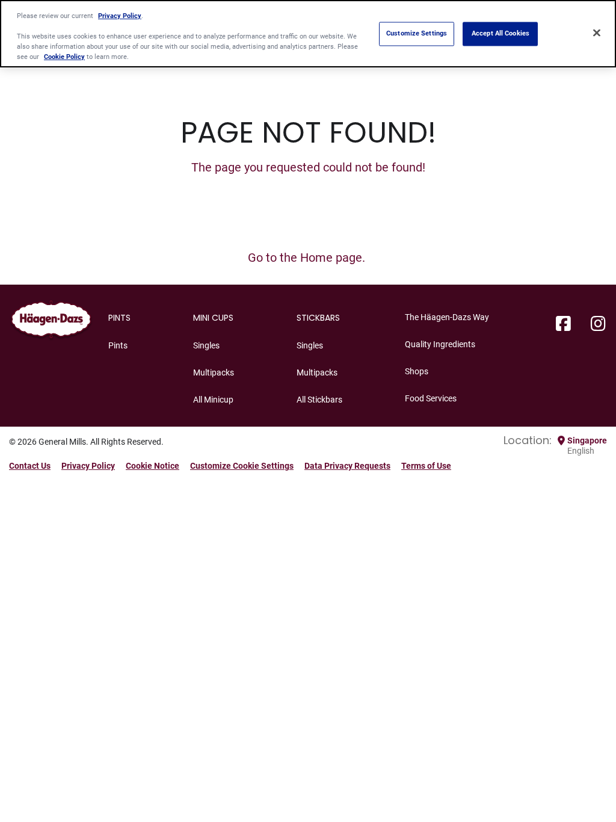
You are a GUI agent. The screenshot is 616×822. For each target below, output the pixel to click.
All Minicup (213, 399)
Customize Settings (416, 33)
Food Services (431, 398)
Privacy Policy (88, 466)
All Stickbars (319, 399)
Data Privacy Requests (347, 466)
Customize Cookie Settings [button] (242, 466)
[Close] (597, 32)
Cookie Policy (64, 56)
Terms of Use (426, 466)
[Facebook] (563, 324)
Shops (416, 371)
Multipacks (213, 372)
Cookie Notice (152, 466)
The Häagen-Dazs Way (447, 317)
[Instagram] (598, 324)
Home (316, 257)
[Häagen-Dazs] (51, 322)
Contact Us (30, 466)
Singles (206, 345)
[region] (308, 33)
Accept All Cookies (500, 33)
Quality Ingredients (440, 344)
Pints (118, 345)
